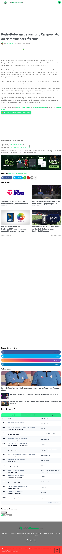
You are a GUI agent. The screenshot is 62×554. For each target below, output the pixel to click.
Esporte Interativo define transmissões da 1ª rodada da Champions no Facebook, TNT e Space (46, 229)
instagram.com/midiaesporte (20, 147)
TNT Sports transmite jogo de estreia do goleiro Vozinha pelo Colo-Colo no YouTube (34, 394)
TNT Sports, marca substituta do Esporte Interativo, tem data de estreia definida (15, 204)
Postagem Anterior (6, 235)
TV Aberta (24, 173)
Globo (19, 173)
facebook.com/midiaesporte (19, 146)
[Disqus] (31, 256)
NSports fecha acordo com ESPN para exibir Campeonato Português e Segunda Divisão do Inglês (35, 402)
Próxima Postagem (55, 235)
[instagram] (34, 540)
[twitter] (31, 540)
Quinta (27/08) (51, 415)
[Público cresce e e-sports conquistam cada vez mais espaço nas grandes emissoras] (46, 192)
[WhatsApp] (24, 177)
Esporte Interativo (12, 173)
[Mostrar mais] (35, 177)
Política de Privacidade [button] (11, 551)
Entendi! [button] (57, 550)
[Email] (31, 177)
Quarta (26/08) (31, 415)
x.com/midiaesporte (16, 144)
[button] (2, 2)
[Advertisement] (31, 19)
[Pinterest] (28, 177)
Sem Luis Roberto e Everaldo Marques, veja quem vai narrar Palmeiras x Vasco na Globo (30, 389)
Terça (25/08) (11, 415)
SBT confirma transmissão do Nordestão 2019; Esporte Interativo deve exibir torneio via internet (14, 229)
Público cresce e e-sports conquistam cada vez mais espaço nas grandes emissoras (46, 204)
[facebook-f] (27, 540)
